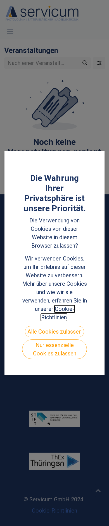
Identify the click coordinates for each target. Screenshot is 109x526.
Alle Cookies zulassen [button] (54, 331)
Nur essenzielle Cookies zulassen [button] (54, 349)
